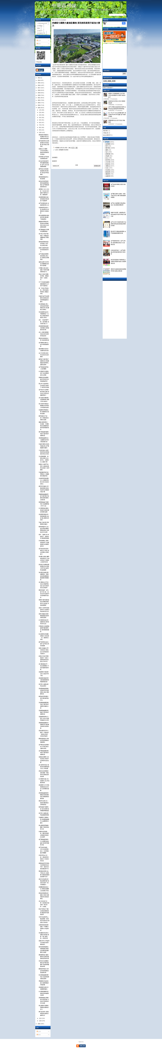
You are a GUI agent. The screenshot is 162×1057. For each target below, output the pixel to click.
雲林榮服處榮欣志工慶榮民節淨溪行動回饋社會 (44, 439)
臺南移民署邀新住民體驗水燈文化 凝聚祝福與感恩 (44, 136)
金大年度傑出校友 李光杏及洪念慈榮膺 (44, 354)
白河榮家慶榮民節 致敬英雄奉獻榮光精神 (44, 993)
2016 (39, 85)
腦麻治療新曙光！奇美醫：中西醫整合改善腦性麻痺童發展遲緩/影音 (44, 425)
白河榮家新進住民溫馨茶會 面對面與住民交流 (44, 621)
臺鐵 (38, 28)
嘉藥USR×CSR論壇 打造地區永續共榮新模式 (44, 942)
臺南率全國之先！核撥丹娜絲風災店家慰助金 (44, 802)
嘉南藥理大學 (41, 33)
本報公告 (51, 15)
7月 (40, 125)
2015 (39, 83)
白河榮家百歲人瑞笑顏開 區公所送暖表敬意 (44, 780)
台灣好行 (39, 30)
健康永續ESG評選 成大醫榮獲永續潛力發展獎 (44, 263)
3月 (40, 115)
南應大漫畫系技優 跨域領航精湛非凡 (44, 249)
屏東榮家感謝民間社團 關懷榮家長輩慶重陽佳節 (44, 679)
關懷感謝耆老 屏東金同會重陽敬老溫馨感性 (44, 740)
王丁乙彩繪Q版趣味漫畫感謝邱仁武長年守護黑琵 (44, 283)
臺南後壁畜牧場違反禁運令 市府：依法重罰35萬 (44, 243)
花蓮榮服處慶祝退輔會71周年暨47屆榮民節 (44, 712)
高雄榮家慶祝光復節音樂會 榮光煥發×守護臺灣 (44, 198)
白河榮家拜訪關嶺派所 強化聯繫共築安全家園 (44, 373)
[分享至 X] (75, 148)
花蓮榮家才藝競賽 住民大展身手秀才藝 (44, 673)
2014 (39, 80)
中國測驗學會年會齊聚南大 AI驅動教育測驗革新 (44, 474)
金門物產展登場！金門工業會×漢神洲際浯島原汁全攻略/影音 (118, 242)
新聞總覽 (107, 142)
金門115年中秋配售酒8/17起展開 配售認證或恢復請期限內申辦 (118, 223)
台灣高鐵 (39, 25)
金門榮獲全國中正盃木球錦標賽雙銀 (44, 344)
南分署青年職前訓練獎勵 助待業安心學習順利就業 (44, 405)
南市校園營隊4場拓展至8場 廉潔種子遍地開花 (44, 217)
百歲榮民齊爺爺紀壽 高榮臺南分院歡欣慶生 (44, 411)
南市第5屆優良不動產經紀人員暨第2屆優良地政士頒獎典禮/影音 (118, 261)
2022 (39, 100)
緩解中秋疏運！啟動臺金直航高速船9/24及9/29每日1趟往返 (118, 214)
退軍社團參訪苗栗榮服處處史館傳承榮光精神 (44, 615)
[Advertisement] (117, 56)
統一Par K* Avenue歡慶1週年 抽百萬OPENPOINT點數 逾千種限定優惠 (117, 114)
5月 (40, 120)
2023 (39, 102)
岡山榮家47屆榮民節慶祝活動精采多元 (44, 1007)
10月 (40, 132)
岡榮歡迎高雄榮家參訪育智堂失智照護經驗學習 (44, 379)
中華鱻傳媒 (64, 5)
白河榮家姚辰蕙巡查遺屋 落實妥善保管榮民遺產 (44, 510)
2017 (39, 87)
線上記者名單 (61, 15)
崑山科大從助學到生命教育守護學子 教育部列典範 (44, 385)
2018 (39, 90)
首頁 (37, 15)
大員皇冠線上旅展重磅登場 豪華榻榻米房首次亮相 (44, 452)
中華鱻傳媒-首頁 (42, 23)
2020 (39, 95)
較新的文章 (56, 166)
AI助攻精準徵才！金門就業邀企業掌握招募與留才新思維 (118, 252)
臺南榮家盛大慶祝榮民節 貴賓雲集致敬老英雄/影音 (44, 956)
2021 (39, 97)
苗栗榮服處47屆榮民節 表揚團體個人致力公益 (44, 504)
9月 (40, 130)
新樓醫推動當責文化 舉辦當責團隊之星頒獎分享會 (44, 888)
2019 (39, 92)
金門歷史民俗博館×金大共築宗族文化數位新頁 (44, 746)
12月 (40, 1020)
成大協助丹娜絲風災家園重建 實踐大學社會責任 (44, 399)
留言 (39, 43)
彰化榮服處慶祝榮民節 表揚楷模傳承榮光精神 (44, 976)
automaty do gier (38, 0)
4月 (40, 117)
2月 (40, 112)
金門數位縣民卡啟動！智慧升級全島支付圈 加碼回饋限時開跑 (118, 195)
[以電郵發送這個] (71, 148)
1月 (40, 110)
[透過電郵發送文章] (69, 147)
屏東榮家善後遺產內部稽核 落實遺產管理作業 (44, 327)
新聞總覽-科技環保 (63, 149)
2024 (39, 105)
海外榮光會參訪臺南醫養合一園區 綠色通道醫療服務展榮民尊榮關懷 (44, 576)
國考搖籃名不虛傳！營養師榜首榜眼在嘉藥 (44, 417)
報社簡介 (44, 15)
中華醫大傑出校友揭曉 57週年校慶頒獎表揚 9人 (44, 269)
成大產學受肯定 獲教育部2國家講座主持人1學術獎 (44, 766)
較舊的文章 (97, 166)
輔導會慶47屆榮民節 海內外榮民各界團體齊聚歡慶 (44, 808)
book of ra (81, 1041)
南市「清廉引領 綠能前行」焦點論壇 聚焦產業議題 (44, 536)
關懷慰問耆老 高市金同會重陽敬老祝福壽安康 (44, 970)
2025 (39, 107)
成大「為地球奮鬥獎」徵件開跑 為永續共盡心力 (44, 321)
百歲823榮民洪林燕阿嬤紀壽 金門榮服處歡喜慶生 (44, 445)
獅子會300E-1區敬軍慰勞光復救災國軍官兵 (44, 1013)
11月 (40, 1018)
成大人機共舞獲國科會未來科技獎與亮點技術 (44, 334)
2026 (39, 1023)
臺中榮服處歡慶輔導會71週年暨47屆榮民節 (44, 433)
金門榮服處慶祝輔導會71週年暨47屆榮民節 (44, 752)
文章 (39, 40)
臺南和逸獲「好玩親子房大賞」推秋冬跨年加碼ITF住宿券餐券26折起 (44, 593)
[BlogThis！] (73, 148)
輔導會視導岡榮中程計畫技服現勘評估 (44, 698)
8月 (40, 127)
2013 (39, 78)
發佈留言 (54, 161)
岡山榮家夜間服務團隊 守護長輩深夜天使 (44, 827)
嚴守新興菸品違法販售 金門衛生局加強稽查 (44, 643)
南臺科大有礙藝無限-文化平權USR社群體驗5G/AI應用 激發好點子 (116, 95)
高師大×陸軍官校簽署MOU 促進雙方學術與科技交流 (44, 609)
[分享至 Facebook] (77, 148)
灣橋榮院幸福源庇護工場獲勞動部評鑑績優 (44, 982)
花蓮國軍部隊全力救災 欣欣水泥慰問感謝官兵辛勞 (44, 718)
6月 (40, 122)
